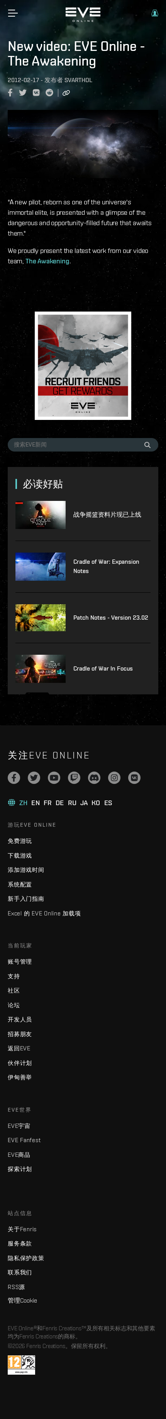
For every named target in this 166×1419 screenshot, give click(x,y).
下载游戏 (20, 855)
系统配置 (20, 884)
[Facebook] (14, 778)
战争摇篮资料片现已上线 (107, 514)
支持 (14, 976)
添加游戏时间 (26, 869)
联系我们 (20, 1272)
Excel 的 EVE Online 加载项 (44, 913)
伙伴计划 (20, 1063)
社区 (14, 990)
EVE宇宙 (19, 1125)
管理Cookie (22, 1300)
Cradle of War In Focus (103, 668)
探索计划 (20, 1169)
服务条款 (20, 1243)
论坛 (14, 1005)
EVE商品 (19, 1154)
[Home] (83, 20)
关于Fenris (22, 1229)
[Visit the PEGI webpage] (21, 1365)
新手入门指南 (26, 898)
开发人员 (20, 1019)
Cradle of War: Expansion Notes (106, 566)
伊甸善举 (20, 1077)
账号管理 (20, 961)
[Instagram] (114, 778)
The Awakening (47, 261)
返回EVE (19, 1048)
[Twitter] (34, 778)
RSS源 (16, 1287)
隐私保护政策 (26, 1258)
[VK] (134, 778)
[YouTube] (54, 778)
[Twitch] (74, 778)
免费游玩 (20, 841)
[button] (154, 13)
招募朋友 (20, 1034)
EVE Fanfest (24, 1140)
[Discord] (94, 778)
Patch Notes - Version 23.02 (110, 617)
